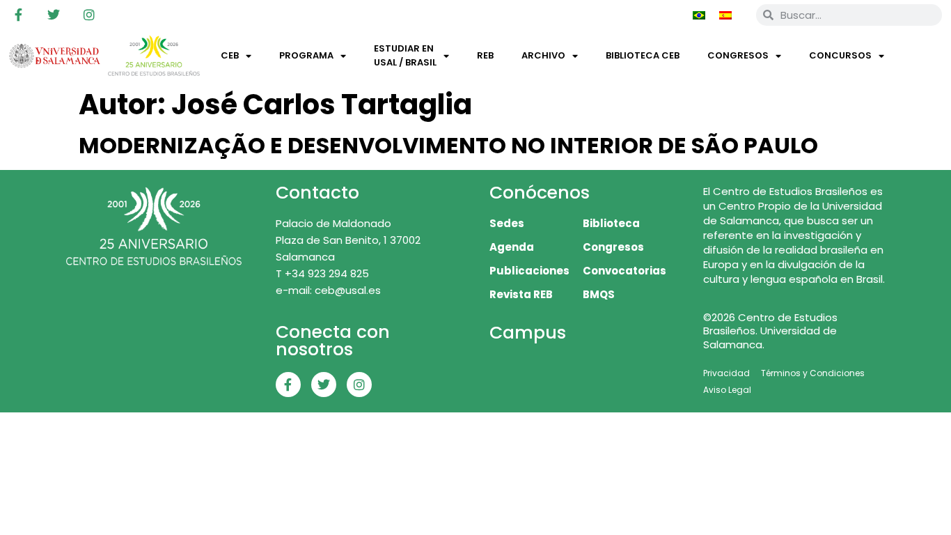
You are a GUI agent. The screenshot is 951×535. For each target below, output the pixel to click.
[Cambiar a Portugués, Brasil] (699, 15)
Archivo (543, 55)
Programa (306, 55)
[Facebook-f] (18, 14)
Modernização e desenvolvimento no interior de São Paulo (448, 145)
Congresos (738, 55)
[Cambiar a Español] (725, 15)
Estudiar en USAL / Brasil (405, 55)
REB (485, 55)
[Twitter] (53, 14)
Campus (527, 332)
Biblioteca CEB (642, 55)
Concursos (840, 55)
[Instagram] (89, 14)
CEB (230, 55)
